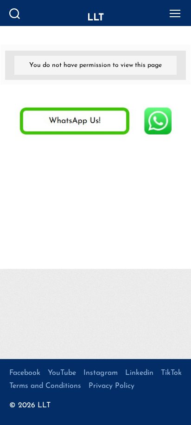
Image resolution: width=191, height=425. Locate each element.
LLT (95, 18)
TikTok (171, 373)
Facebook (24, 373)
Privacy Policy (111, 386)
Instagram (100, 373)
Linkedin (139, 373)
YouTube (62, 373)
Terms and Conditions (45, 386)
